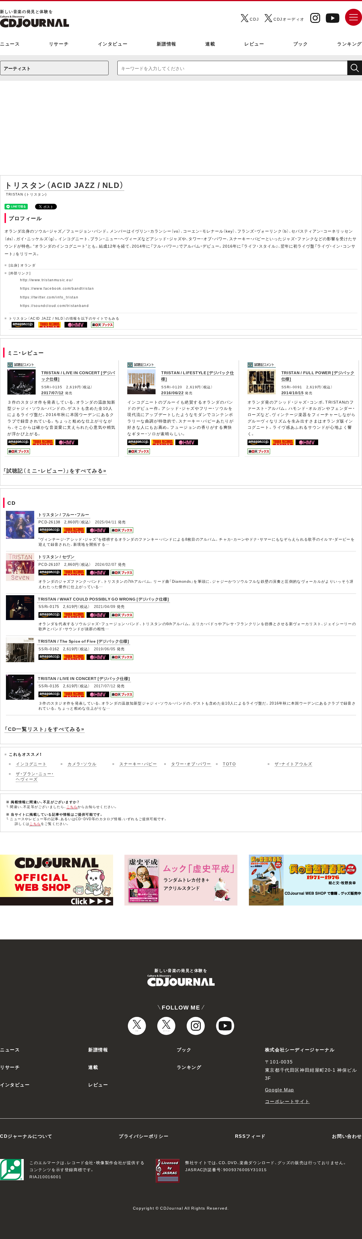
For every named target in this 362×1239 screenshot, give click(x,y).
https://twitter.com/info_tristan (49, 297)
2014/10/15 (292, 392)
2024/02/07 (106, 564)
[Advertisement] (181, 130)
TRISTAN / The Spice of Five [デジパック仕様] (83, 641)
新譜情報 (166, 43)
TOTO (229, 763)
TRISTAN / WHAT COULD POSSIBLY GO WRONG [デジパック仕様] (103, 599)
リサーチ (59, 43)
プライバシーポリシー (144, 1135)
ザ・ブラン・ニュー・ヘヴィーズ (35, 776)
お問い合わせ (347, 1135)
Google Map (279, 1089)
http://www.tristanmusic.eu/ (46, 279)
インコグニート (31, 763)
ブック (300, 43)
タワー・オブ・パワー (191, 763)
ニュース (10, 43)
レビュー (254, 43)
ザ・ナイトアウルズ (293, 763)
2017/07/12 (52, 392)
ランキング (349, 43)
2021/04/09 (105, 606)
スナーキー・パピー (138, 763)
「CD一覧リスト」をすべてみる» (45, 729)
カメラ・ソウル (82, 763)
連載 (210, 43)
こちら (72, 806)
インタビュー (113, 43)
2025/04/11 (106, 522)
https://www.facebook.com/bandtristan (57, 288)
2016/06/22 (172, 392)
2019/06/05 (105, 648)
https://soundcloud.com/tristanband (54, 305)
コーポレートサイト (287, 1101)
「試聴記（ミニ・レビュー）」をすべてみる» (55, 470)
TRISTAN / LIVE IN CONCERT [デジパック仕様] (84, 678)
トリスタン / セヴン (56, 556)
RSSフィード (250, 1135)
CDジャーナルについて (26, 1135)
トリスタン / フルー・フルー (63, 514)
